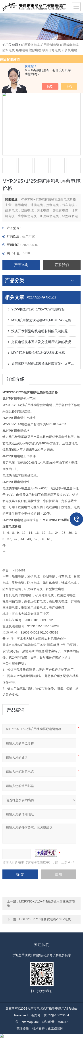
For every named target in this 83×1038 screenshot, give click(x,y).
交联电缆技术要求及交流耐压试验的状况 (41, 342)
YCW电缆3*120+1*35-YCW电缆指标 (38, 309)
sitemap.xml (30, 1022)
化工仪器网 (55, 1028)
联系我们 (62, 265)
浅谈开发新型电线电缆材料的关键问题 (39, 331)
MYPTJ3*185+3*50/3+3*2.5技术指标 (38, 353)
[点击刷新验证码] (46, 853)
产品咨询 (21, 265)
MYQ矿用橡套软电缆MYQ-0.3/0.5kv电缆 (41, 320)
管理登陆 (22, 1028)
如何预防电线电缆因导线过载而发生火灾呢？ (43, 363)
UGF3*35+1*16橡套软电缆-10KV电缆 (45, 919)
